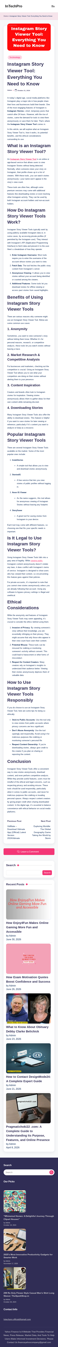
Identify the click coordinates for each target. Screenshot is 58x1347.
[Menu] (52, 6)
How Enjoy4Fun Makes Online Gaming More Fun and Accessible (27, 927)
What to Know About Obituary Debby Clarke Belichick (27, 1029)
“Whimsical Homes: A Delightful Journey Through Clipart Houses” (29, 1217)
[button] (51, 1172)
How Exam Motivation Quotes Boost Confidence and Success (28, 979)
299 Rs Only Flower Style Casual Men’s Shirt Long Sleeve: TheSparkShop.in (29, 1294)
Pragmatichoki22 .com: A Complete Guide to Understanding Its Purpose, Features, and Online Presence (28, 1133)
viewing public (37, 561)
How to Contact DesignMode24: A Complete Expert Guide (28, 1079)
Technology (15, 57)
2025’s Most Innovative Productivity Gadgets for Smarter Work (28, 1256)
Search (11, 865)
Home (6, 16)
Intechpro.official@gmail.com (17, 1319)
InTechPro (13, 6)
